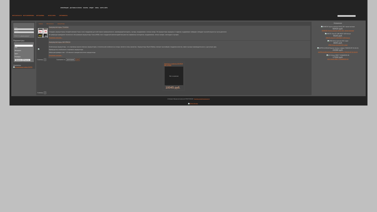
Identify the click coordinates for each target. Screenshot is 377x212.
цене (77, 59)
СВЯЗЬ (97, 7)
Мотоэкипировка (28, 15)
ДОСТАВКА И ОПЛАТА (76, 7)
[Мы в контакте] (362, 3)
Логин (15, 27)
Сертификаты (63, 15)
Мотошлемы (40, 15)
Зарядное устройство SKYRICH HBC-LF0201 (173, 64)
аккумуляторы (61, 23)
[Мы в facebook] (358, 3)
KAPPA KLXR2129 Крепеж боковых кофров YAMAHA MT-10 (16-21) (338, 52)
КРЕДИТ (91, 7)
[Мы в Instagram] (354, 3)
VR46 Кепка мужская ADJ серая (337, 45)
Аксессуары (52, 15)
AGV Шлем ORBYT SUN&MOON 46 (337, 59)
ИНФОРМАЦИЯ (64, 7)
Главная (41, 23)
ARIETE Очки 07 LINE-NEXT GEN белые (338, 38)
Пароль (16, 30)
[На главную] (32, 5)
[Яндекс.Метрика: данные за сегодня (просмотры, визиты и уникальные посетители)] (193, 104)
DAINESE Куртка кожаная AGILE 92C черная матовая (338, 30)
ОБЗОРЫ (85, 7)
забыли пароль (24, 36)
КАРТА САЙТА (104, 7)
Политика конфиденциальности (202, 99)
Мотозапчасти (17, 15)
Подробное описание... (55, 37)
